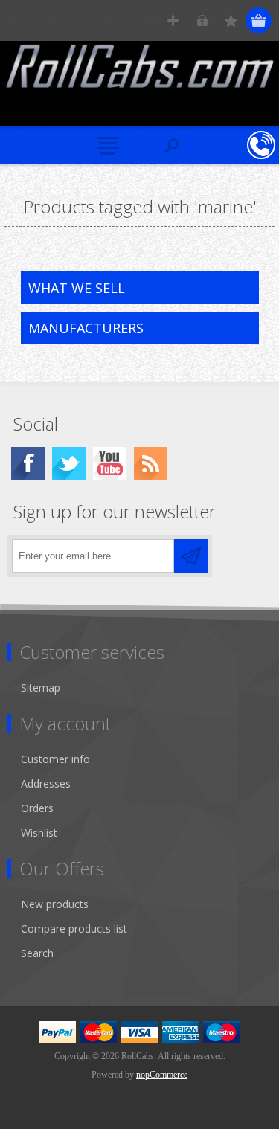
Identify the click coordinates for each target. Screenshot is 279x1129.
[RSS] (150, 463)
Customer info (55, 759)
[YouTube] (109, 463)
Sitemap (40, 688)
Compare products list (74, 928)
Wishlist (39, 833)
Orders (37, 808)
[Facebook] (28, 463)
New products (55, 904)
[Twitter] (69, 463)
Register (173, 20)
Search (37, 953)
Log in (202, 20)
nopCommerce (161, 1075)
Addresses (46, 783)
